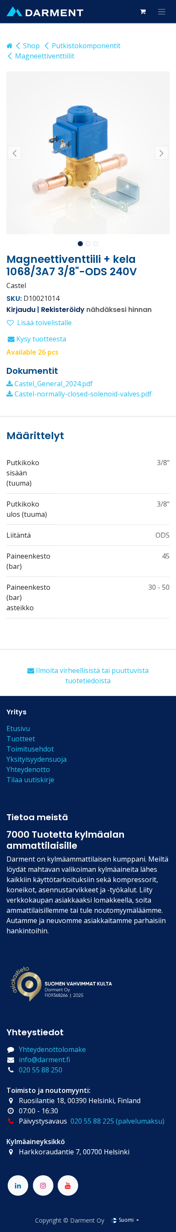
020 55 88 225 (92, 1121)
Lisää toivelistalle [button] (44, 322)
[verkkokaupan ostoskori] (142, 11)
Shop (31, 45)
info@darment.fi (44, 1059)
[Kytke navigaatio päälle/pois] (162, 11)
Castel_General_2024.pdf (53, 383)
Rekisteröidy (63, 310)
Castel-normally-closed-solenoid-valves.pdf (82, 394)
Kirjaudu (20, 310)
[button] (14, 153)
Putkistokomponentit (86, 45)
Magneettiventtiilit (44, 56)
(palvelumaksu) (140, 1121)
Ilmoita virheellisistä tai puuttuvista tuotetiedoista (91, 675)
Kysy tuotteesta (40, 339)
